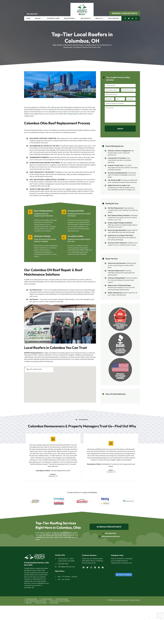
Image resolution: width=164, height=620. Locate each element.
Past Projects (86, 18)
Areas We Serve (69, 18)
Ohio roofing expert (53, 107)
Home (28, 18)
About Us (98, 18)
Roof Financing (113, 18)
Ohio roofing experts (71, 114)
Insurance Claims (53, 18)
